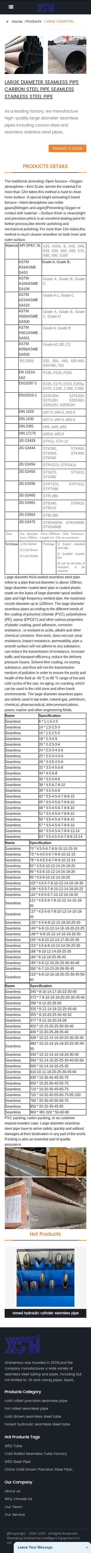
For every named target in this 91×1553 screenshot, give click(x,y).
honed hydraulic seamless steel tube (37, 1424)
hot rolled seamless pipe (26, 1408)
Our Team (13, 1507)
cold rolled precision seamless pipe (36, 1401)
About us (12, 1491)
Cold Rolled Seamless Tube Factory (36, 1453)
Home (17, 22)
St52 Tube (13, 1446)
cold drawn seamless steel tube (33, 1416)
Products (33, 21)
